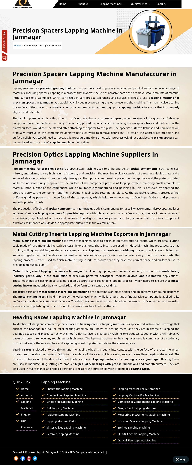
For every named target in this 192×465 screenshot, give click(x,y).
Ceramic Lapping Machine (62, 434)
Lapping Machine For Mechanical (138, 395)
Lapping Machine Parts (61, 421)
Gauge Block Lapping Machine (137, 408)
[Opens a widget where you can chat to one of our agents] (180, 460)
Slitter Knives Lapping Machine (66, 427)
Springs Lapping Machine (134, 427)
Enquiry (161, 4)
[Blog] (16, 459)
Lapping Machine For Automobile (139, 389)
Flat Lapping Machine (60, 408)
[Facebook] (22, 459)
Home (62, 4)
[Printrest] (29, 459)
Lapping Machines (111, 4)
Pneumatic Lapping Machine (64, 389)
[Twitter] (35, 459)
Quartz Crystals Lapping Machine (139, 434)
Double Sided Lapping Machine (66, 395)
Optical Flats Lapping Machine (137, 440)
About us (83, 4)
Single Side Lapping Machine (64, 402)
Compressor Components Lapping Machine (145, 402)
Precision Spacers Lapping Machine (140, 421)
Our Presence (139, 4)
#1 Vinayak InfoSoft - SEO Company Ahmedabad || (74, 452)
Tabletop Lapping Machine (63, 414)
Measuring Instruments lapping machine (144, 414)
